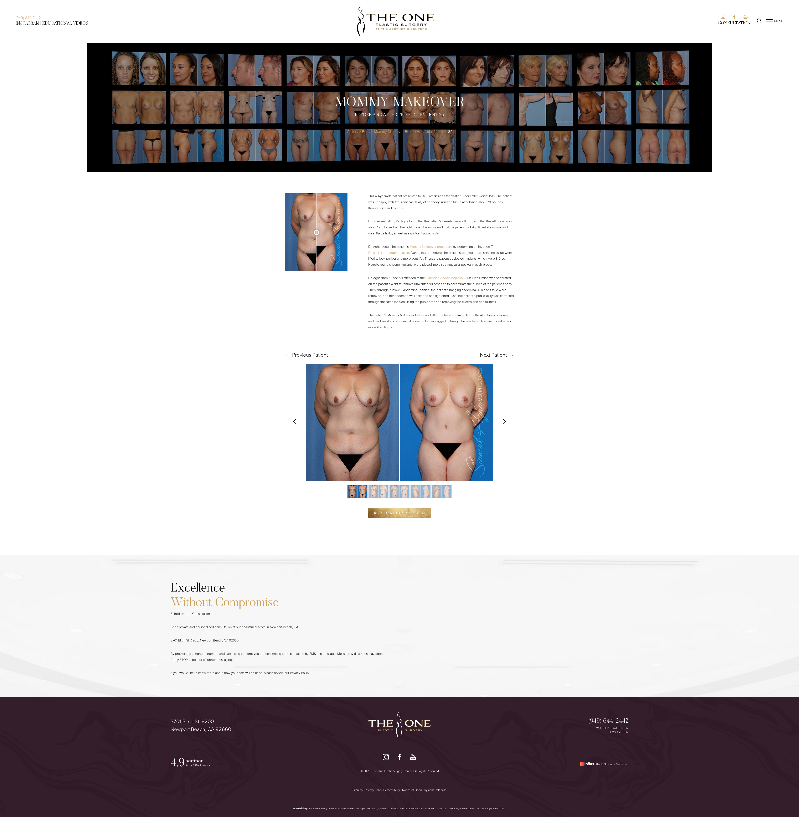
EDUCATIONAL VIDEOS (65, 23)
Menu (778, 21)
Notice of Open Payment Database (424, 790)
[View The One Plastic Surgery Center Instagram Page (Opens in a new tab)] (385, 758)
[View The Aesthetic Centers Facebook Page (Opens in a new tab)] (734, 18)
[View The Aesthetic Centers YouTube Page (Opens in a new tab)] (745, 18)
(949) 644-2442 (28, 17)
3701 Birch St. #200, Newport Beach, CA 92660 (205, 640)
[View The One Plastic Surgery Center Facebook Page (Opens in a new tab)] (399, 758)
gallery (352, 131)
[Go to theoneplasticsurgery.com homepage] (396, 21)
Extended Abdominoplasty (444, 277)
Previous (309, 355)
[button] (769, 21)
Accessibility (392, 790)
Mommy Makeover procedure (430, 246)
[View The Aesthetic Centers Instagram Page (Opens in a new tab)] (723, 18)
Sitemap (357, 790)
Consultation (734, 23)
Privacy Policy (299, 672)
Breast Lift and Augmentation (388, 252)
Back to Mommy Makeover (399, 513)
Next (493, 355)
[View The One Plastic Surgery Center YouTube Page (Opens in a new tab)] (413, 758)
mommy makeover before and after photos (409, 131)
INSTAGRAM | (28, 23)
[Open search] (759, 21)
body (366, 131)
